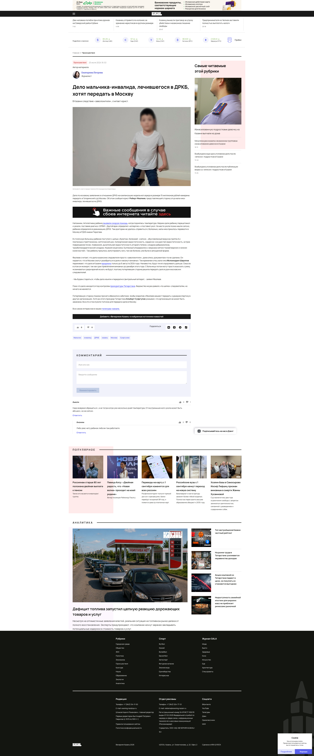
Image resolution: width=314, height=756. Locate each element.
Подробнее (286, 751)
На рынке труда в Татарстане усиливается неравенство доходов (227, 555)
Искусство (206, 660)
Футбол (162, 644)
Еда (203, 663)
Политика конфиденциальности (129, 728)
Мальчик (77, 337)
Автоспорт (163, 660)
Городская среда (123, 644)
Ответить (77, 415)
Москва (114, 337)
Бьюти (204, 648)
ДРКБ (96, 337)
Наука (118, 671)
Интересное (164, 675)
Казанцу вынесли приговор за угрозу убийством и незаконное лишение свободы (176, 23)
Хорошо (303, 751)
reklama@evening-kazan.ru (175, 708)
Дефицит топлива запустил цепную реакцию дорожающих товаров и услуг (126, 611)
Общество (120, 648)
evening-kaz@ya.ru (129, 708)
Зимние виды (164, 667)
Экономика (120, 660)
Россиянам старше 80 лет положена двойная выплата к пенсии (88, 486)
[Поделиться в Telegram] (180, 327)
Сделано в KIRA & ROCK (211, 744)
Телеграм (206, 712)
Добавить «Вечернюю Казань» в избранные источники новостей (131, 316)
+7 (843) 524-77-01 (174, 704)
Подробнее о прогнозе (81, 41)
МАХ (204, 724)
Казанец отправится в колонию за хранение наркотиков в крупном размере (134, 21)
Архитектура (207, 667)
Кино (204, 656)
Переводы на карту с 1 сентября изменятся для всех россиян (155, 486)
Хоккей (162, 648)
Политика (120, 656)
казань (105, 337)
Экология (120, 679)
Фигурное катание (166, 663)
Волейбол (163, 652)
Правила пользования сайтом (128, 724)
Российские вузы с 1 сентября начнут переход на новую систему (190, 486)
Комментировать (87, 390)
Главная (76, 53)
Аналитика (83, 522)
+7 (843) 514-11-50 (131, 704)
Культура (119, 667)
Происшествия (88, 53)
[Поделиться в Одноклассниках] (174, 327)
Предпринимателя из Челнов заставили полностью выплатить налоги (220, 21)
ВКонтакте (206, 704)
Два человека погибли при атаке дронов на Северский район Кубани (91, 21)
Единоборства (165, 671)
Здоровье (206, 652)
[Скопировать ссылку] (186, 327)
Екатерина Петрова (92, 72)
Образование (121, 675)
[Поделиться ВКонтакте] (168, 327)
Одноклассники (208, 720)
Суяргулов (124, 337)
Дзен (204, 716)
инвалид (87, 337)
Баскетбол (163, 656)
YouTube (205, 708)
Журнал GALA (209, 638)
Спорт (162, 638)
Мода (204, 644)
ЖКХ (117, 652)
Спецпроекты (207, 671)
